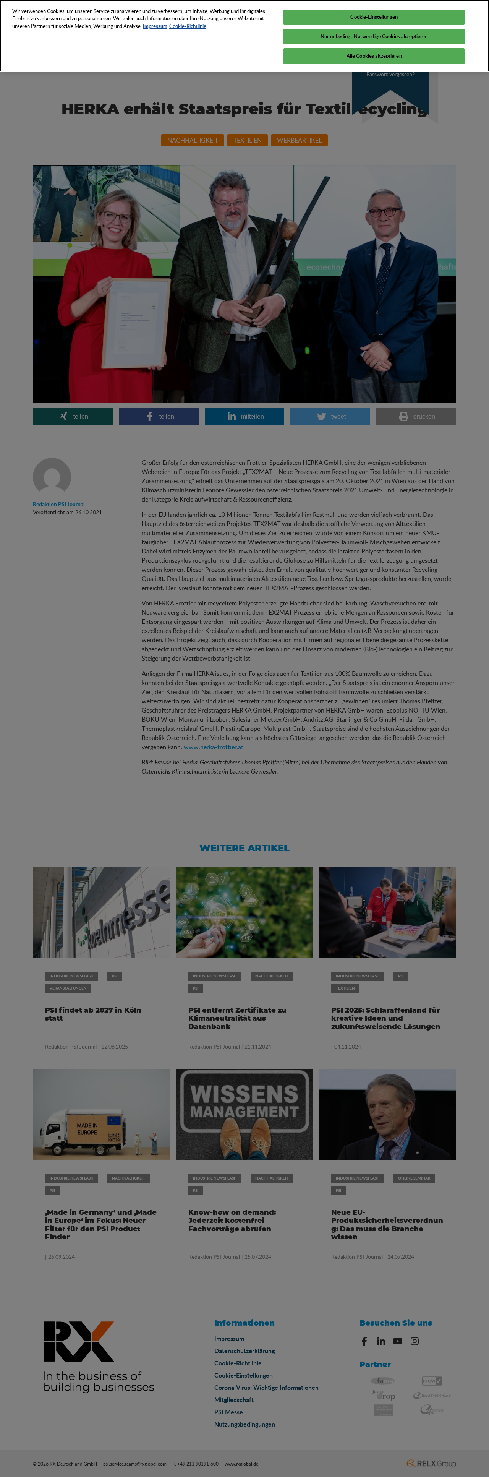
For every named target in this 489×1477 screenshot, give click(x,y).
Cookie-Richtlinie (187, 26)
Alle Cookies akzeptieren (374, 55)
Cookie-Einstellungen (374, 16)
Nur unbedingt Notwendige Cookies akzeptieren (374, 36)
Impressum (155, 26)
